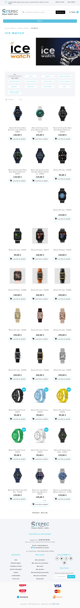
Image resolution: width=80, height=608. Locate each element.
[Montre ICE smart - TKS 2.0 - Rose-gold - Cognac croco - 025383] (40, 278)
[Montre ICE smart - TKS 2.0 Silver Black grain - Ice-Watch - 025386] (40, 358)
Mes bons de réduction (40, 575)
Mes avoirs (40, 566)
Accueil (7, 28)
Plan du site (15, 579)
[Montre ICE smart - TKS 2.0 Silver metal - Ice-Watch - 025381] (62, 358)
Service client (60, 2)
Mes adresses (40, 569)
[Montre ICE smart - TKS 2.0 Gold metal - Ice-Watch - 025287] (17, 318)
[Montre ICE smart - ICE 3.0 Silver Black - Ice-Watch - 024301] (17, 238)
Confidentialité (16, 575)
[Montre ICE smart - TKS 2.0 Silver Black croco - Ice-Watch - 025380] (17, 358)
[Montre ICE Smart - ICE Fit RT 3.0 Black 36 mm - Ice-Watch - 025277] (40, 238)
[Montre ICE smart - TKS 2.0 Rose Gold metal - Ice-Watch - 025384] (62, 318)
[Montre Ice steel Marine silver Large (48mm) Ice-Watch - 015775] (40, 478)
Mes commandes (40, 560)
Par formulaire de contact (41, 548)
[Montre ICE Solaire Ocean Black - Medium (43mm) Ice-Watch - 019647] (62, 438)
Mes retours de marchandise (40, 563)
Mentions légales (16, 563)
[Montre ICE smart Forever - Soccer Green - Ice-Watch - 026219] (17, 438)
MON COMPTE (71, 2)
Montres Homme (24, 28)
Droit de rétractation (16, 569)
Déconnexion (40, 579)
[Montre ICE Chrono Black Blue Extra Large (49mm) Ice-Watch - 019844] (17, 116)
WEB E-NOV (56, 604)
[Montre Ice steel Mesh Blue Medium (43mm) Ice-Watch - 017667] (62, 478)
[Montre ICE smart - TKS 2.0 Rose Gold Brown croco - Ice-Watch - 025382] (40, 318)
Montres (13, 28)
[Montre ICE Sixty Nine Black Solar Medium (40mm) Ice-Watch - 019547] (17, 158)
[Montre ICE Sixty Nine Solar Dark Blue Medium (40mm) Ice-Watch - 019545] (40, 158)
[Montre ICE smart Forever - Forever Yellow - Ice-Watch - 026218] (62, 398)
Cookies (16, 572)
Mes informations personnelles (40, 572)
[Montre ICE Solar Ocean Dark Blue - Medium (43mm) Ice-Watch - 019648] (17, 478)
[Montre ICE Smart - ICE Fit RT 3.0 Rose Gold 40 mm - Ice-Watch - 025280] (17, 278)
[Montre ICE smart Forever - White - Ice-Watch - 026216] (40, 438)
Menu (41, 21)
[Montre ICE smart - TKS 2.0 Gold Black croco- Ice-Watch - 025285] (62, 278)
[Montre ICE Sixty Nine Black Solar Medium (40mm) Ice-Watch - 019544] (62, 116)
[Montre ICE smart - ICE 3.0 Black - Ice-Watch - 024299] (62, 158)
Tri (6, 100)
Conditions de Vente (16, 566)
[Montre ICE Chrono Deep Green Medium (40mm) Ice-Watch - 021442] (40, 116)
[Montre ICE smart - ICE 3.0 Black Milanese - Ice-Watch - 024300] (62, 198)
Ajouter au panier (18, 139)
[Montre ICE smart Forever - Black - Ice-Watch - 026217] (17, 398)
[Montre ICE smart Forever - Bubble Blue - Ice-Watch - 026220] (40, 398)
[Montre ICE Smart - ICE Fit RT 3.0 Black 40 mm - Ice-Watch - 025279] (62, 238)
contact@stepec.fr (42, 545)
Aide (16, 560)
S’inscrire (71, 576)
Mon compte (40, 555)
